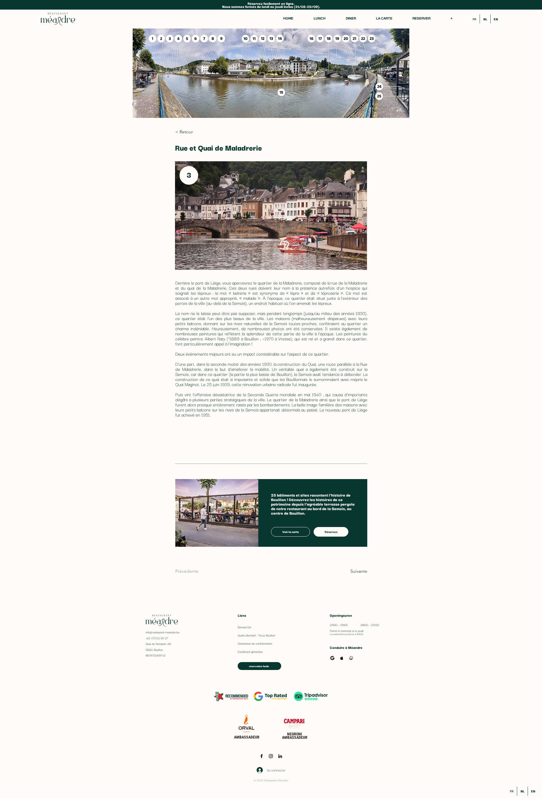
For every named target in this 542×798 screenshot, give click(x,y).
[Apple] (341, 658)
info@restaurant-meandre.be (163, 632)
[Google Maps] (332, 658)
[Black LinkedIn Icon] (280, 756)
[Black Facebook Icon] (261, 756)
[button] (451, 19)
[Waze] (351, 658)
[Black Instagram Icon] (271, 756)
